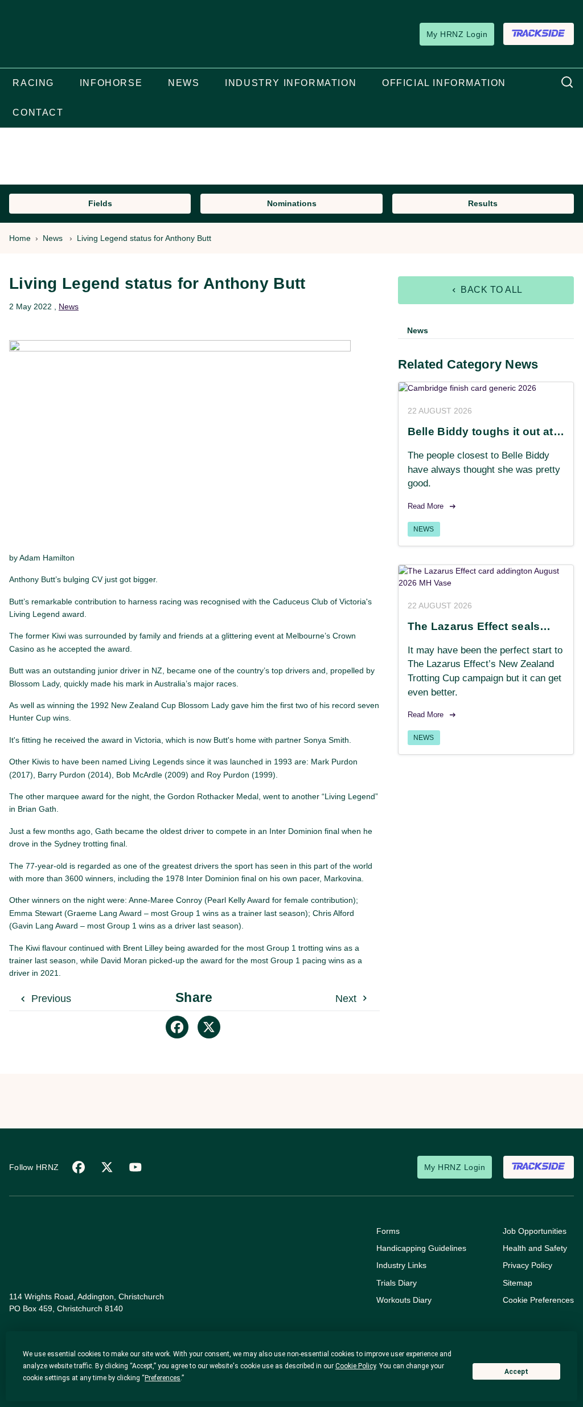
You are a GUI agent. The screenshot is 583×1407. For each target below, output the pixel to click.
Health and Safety (535, 1248)
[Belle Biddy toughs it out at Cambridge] (486, 388)
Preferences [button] (162, 1378)
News (53, 238)
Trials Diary (396, 1282)
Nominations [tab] (292, 203)
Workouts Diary (404, 1299)
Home (20, 238)
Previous (49, 998)
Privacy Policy (527, 1265)
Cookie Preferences (538, 1299)
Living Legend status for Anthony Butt (144, 238)
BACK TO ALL (490, 290)
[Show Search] (567, 82)
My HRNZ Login (456, 34)
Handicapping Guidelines (421, 1248)
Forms (388, 1231)
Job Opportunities (534, 1231)
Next (347, 998)
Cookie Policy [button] (355, 1366)
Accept (516, 1372)
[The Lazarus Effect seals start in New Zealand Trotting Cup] (486, 577)
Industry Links (401, 1265)
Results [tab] (483, 203)
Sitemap (517, 1282)
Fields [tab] (100, 203)
